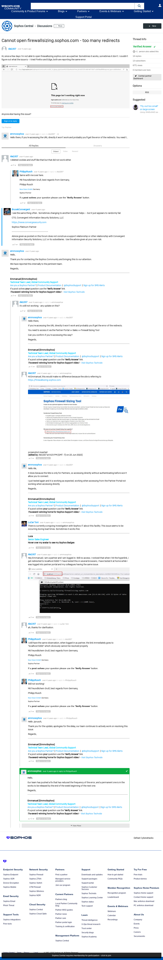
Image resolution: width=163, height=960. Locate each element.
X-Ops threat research (91, 924)
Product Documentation (49, 285)
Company (138, 920)
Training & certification (65, 926)
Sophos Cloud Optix (38, 914)
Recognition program (117, 893)
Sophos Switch (35, 883)
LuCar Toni (33, 522)
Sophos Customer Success (89, 888)
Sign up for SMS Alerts (94, 285)
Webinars (112, 911)
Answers (97, 145)
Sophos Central (36, 909)
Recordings (113, 920)
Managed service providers (62, 880)
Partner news (61, 914)
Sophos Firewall (36, 875)
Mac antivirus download (144, 901)
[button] (139, 6)
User (159, 5)
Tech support (87, 906)
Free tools (7, 924)
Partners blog (61, 899)
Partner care (60, 918)
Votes (65, 151)
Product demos (140, 879)
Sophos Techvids (89, 893)
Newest (75, 151)
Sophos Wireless (36, 891)
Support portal (88, 883)
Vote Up (11, 165)
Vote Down (15, 165)
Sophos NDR (35, 895)
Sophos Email (9, 901)
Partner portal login (63, 922)
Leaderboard (113, 897)
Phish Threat (8, 905)
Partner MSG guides (64, 910)
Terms (19, 952)
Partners (82, 11)
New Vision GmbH (26, 189)
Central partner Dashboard (142, 77)
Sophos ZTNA (35, 879)
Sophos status (88, 902)
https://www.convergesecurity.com (29, 222)
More (60, 26)
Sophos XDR (8, 879)
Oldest (56, 151)
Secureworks (139, 936)
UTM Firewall (35, 887)
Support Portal (83, 17)
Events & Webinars (110, 11)
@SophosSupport (72, 285)
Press (136, 928)
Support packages (89, 879)
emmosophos (17, 133)
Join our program (62, 885)
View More (77, 826)
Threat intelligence (90, 920)
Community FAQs (115, 879)
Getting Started (142, 11)
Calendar (112, 915)
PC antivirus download (143, 905)
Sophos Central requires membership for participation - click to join (81, 955)
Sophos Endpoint (10, 875)
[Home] (15, 7)
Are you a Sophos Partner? (23, 285)
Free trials (138, 875)
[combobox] (83, 6)
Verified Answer (142, 46)
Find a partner (61, 875)
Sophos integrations (12, 920)
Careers (137, 932)
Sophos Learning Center (92, 897)
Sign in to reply (10, 121)
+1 (137, 51)
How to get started (115, 875)
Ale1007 (12, 49)
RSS (147, 92)
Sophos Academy (89, 937)
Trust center (87, 928)
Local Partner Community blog (66, 904)
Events (137, 924)
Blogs (61, 11)
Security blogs (88, 932)
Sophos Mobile (9, 887)
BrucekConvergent (21, 209)
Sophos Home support (143, 893)
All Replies (34, 145)
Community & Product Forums (28, 11)
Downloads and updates (92, 875)
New (154, 26)
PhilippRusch (26, 171)
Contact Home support (143, 897)
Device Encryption (11, 883)
